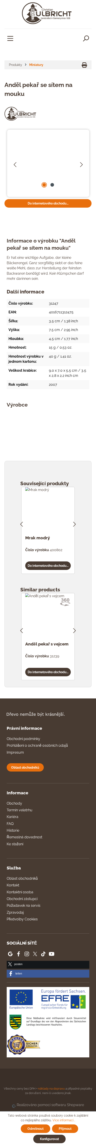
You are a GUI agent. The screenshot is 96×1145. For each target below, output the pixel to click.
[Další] (81, 163)
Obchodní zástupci (22, 899)
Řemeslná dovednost (24, 837)
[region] (48, 164)
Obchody (14, 803)
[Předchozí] (15, 163)
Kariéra (12, 817)
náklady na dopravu (51, 1088)
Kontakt (13, 885)
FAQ (10, 824)
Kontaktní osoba (20, 892)
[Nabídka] (10, 38)
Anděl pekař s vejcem (47, 643)
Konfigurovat (49, 1139)
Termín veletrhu (19, 810)
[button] (48, 965)
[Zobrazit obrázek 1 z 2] (44, 185)
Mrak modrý (37, 537)
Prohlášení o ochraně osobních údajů (37, 745)
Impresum (15, 752)
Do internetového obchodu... (48, 203)
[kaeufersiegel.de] (23, 1045)
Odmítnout (35, 1128)
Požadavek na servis (23, 905)
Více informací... (63, 1120)
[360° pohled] (65, 602)
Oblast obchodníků (25, 767)
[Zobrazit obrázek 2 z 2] (52, 185)
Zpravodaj (15, 912)
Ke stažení (15, 844)
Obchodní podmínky (23, 739)
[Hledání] (86, 38)
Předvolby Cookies (22, 919)
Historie (13, 830)
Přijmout (65, 1128)
